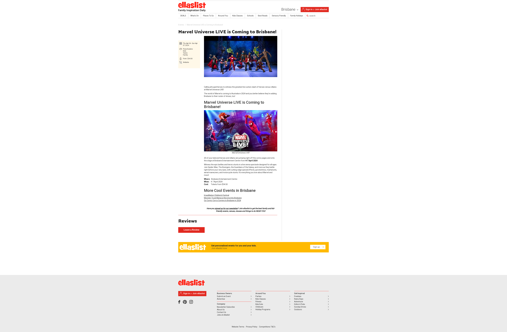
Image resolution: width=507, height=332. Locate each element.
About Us (221, 310)
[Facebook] (180, 303)
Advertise (221, 299)
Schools (250, 16)
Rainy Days (298, 299)
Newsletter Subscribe (226, 307)
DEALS (183, 16)
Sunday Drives (300, 307)
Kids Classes (237, 16)
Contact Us (221, 312)
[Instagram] (191, 303)
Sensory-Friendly (279, 16)
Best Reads (262, 16)
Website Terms (238, 327)
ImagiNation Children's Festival (216, 195)
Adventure (298, 302)
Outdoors (298, 309)
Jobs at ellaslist (223, 315)
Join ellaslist (321, 9)
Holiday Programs (262, 309)
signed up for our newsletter (226, 208)
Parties (258, 296)
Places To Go (208, 16)
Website (186, 62)
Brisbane (288, 9)
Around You (223, 16)
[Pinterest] (186, 303)
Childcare (259, 307)
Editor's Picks (299, 304)
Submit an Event (224, 296)
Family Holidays (296, 16)
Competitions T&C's (267, 327)
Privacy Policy (251, 327)
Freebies (297, 296)
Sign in (309, 9)
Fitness (258, 302)
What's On (194, 16)
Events (181, 25)
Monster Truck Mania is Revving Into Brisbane (223, 198)
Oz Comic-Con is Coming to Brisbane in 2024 (222, 200)
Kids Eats (259, 304)
